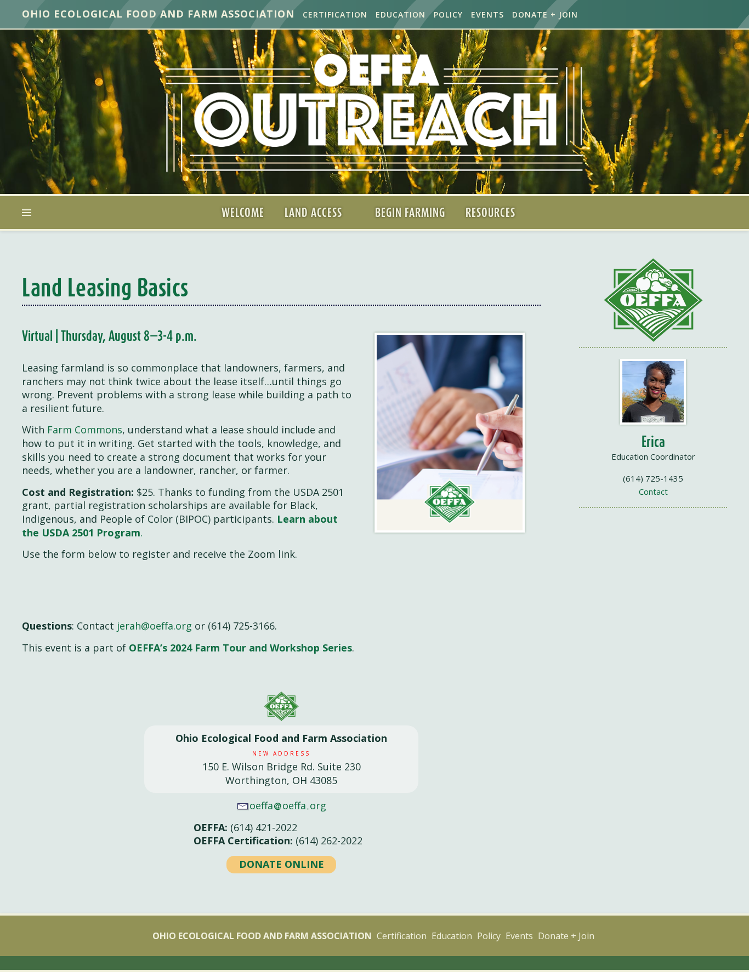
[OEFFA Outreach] (374, 113)
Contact (653, 491)
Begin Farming (410, 212)
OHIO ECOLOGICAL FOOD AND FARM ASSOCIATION (158, 13)
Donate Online (281, 864)
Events (487, 14)
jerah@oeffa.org (154, 625)
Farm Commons (84, 429)
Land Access (313, 212)
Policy (448, 14)
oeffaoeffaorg (287, 805)
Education (400, 14)
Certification (335, 14)
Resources (490, 212)
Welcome (243, 212)
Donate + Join (545, 14)
